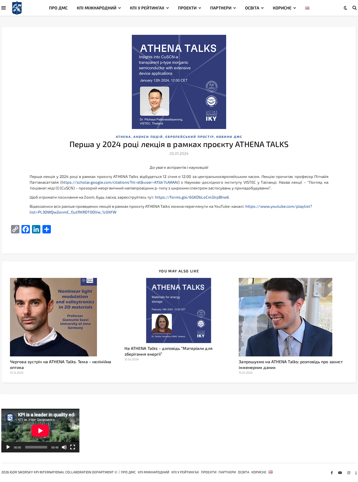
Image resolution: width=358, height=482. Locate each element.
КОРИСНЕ (282, 7)
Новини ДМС (229, 136)
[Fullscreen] (72, 447)
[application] (40, 431)
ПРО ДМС (58, 7)
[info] (356, 472)
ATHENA (123, 136)
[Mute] (64, 447)
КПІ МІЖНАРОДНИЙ (96, 7)
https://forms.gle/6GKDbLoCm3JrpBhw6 (192, 197)
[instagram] (349, 472)
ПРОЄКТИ (187, 7)
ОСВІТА (252, 7)
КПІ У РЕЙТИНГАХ (147, 7)
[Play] (8, 447)
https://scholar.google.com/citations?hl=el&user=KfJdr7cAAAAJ (120, 182)
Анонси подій (148, 136)
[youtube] (340, 472)
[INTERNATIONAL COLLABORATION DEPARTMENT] (17, 8)
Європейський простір (189, 136)
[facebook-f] (332, 472)
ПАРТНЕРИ (220, 7)
